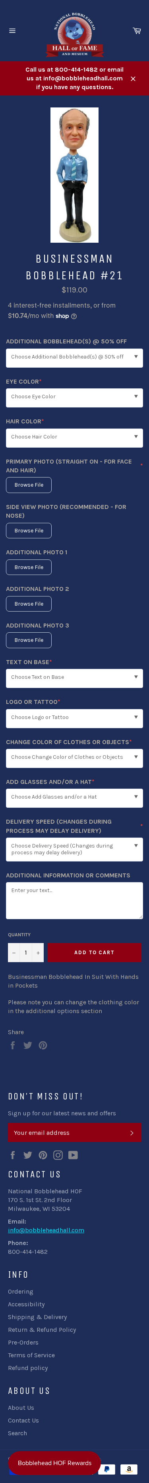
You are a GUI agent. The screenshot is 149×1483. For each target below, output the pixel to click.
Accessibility (26, 1304)
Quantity (19, 934)
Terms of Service (31, 1355)
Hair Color (25, 421)
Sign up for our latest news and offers (62, 1113)
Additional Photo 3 (37, 625)
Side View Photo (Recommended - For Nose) (66, 511)
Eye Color (24, 382)
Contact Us (23, 1420)
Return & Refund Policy (42, 1329)
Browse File (28, 484)
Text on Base (29, 662)
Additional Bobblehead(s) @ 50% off (66, 341)
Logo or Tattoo (33, 702)
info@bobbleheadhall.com (46, 1230)
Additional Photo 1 (36, 552)
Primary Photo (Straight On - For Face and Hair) (74, 466)
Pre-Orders (23, 1342)
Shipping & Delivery (37, 1317)
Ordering (20, 1291)
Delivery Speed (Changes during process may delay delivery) (74, 826)
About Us (21, 1407)
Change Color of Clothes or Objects (69, 742)
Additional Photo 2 (37, 588)
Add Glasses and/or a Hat (50, 782)
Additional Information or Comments (68, 875)
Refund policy (28, 1368)
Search (17, 1433)
